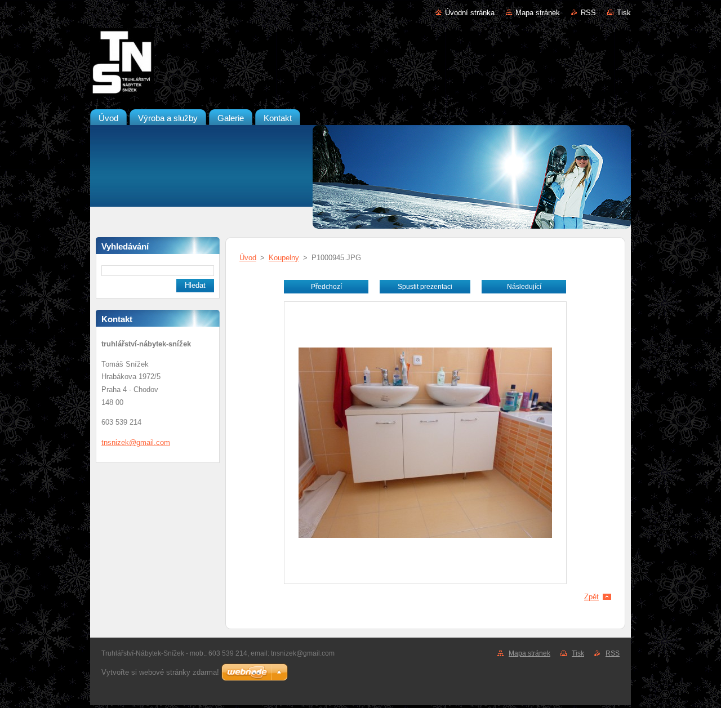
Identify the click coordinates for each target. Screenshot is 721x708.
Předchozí (326, 287)
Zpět (591, 597)
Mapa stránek (537, 12)
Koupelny (284, 257)
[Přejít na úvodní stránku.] (360, 64)
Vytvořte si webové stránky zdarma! (160, 672)
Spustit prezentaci (425, 287)
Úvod (247, 257)
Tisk (624, 12)
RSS (588, 12)
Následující (524, 287)
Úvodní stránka (470, 12)
